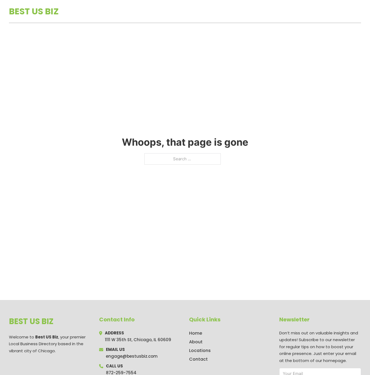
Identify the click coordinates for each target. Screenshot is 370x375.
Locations (322, 11)
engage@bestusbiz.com (132, 356)
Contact (198, 359)
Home (298, 11)
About (196, 342)
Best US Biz (34, 11)
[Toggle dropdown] (359, 11)
